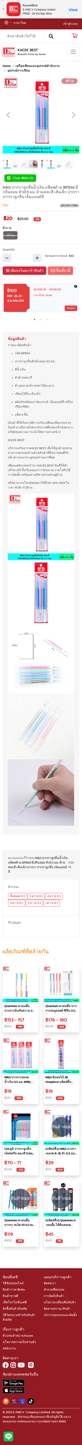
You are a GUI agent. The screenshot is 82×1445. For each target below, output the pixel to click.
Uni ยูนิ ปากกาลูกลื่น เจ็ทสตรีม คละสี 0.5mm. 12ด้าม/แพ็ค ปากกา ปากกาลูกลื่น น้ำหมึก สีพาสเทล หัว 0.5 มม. (20, 1151)
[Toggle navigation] (73, 51)
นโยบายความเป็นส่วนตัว (19, 1342)
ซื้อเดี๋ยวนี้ (62, 270)
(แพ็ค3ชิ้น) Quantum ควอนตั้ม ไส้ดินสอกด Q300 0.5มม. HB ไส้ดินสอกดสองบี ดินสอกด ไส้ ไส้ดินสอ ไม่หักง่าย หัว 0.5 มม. (61, 1223)
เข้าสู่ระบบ (70, 23)
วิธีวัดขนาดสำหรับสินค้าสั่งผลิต (19, 1317)
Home (7, 66)
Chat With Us (21, 178)
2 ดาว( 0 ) (34, 903)
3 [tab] (47, 319)
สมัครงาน (9, 1348)
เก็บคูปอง (71, 308)
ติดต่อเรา (50, 1283)
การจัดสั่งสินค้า (54, 1296)
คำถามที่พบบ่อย (54, 1289)
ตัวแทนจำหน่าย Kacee (18, 1335)
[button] (8, 23)
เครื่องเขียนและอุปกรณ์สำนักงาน (38, 66)
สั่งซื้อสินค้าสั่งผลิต (15, 1308)
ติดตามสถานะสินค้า (57, 1308)
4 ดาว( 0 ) (54, 896)
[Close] (3, 9)
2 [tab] (41, 319)
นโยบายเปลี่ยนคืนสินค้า (60, 1302)
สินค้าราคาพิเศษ (14, 1289)
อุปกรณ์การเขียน (18, 70)
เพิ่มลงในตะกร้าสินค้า (26, 270)
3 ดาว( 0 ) (16, 903)
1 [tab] (34, 319)
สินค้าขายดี (10, 1296)
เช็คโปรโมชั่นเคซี (15, 1302)
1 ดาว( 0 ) (51, 903)
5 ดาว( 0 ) (36, 896)
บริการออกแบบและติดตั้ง (60, 1315)
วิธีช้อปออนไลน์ (13, 1283)
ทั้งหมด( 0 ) (17, 896)
